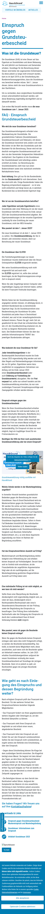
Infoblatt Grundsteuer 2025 (19, 836)
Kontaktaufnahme (21, 806)
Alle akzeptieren (22, 898)
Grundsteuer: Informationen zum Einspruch (21, 829)
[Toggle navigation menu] (41, 3)
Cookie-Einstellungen (2, 822)
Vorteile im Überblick (15, 10)
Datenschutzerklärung (21, 460)
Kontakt (6, 850)
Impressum (27, 892)
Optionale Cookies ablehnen (22, 906)
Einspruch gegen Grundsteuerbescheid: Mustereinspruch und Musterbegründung (24, 822)
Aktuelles (33, 10)
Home (4, 18)
